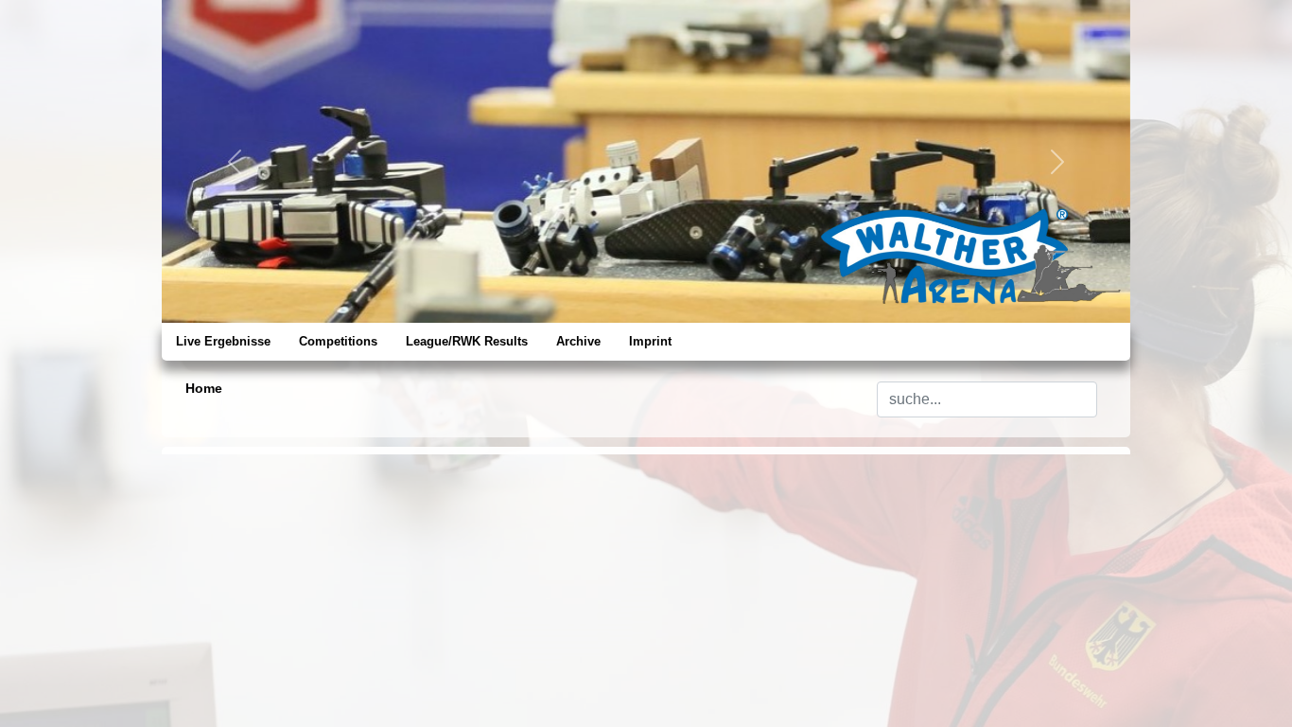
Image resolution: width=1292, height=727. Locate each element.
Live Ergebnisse (223, 341)
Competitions (338, 341)
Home (203, 388)
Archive (578, 341)
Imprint (650, 341)
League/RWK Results (467, 341)
